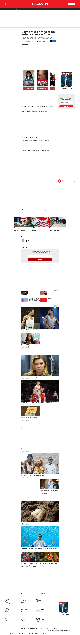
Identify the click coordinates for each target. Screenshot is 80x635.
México (6, 608)
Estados (6, 611)
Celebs (22, 599)
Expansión (7, 593)
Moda (6, 620)
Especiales (38, 603)
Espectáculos (8, 617)
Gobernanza (23, 622)
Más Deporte (39, 611)
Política (23, 9)
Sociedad (7, 613)
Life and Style (68, 9)
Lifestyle (38, 612)
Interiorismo (23, 617)
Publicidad (12, 633)
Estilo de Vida (39, 622)
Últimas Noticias (9, 9)
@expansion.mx (41, 628)
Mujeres (61, 9)
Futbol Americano (40, 609)
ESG (56, 9)
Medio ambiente (24, 620)
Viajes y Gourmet (8, 622)
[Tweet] (51, 41)
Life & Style (23, 602)
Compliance (18, 633)
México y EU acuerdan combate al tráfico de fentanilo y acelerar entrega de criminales (22, 229)
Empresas (17, 9)
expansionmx (37, 628)
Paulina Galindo (28, 239)
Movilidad (23, 623)
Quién (6, 616)
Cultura (22, 593)
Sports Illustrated (39, 605)
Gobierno (7, 607)
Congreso (7, 609)
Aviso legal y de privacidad (27, 633)
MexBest (38, 616)
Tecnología (44, 9)
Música (22, 608)
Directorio (43, 633)
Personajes (38, 620)
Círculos (6, 619)
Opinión (6, 612)
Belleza (6, 621)
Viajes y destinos (40, 619)
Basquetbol (38, 610)
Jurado (37, 623)
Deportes (23, 605)
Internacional (37, 9)
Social (22, 621)
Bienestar (38, 621)
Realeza (6, 618)
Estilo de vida (23, 600)
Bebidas (38, 618)
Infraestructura (24, 614)
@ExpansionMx (30, 240)
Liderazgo (38, 601)
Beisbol (38, 608)
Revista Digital (71, 4)
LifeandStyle (7, 603)
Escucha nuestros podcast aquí (68, 181)
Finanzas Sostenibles (40, 593)
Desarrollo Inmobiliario (25, 613)
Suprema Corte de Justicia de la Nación (39, 209)
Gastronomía (39, 617)
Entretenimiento (24, 604)
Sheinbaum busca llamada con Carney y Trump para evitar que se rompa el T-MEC (39, 229)
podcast (63, 180)
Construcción (23, 612)
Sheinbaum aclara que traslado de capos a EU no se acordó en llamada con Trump (57, 229)
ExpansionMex (44, 628)
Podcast (29, 209)
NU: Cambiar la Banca (66, 88)
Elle (21, 595)
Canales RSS (37, 633)
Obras (51, 9)
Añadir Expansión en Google (40, 41)
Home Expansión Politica (10, 595)
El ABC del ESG (39, 595)
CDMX (6, 610)
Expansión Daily (25, 29)
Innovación (38, 594)
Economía (30, 9)
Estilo (22, 603)
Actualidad (38, 600)
